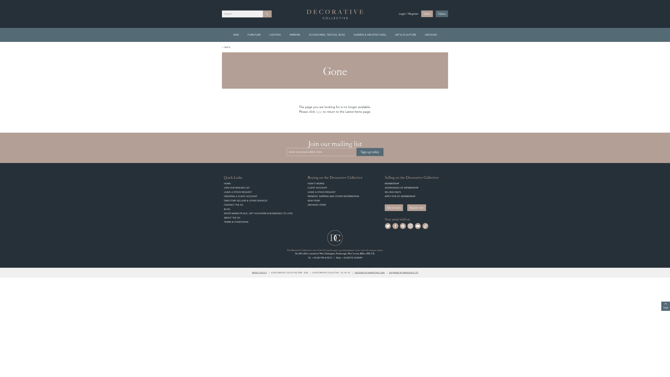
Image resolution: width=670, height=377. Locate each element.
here (319, 112)
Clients (442, 14)
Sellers (427, 14)
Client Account (317, 187)
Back (227, 47)
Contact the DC (233, 204)
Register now (417, 207)
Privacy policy (259, 272)
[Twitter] (388, 226)
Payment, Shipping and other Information (333, 196)
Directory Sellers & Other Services (245, 200)
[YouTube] (418, 226)
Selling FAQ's (393, 192)
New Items (314, 200)
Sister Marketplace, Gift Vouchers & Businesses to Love (258, 213)
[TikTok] (425, 226)
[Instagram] (410, 226)
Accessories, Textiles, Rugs (327, 34)
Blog (227, 209)
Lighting (275, 34)
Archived (431, 34)
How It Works (316, 183)
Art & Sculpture (405, 34)
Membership (392, 183)
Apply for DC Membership (400, 196)
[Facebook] (395, 226)
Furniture (254, 34)
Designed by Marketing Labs (370, 272)
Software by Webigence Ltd (403, 272)
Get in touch (394, 207)
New (236, 34)
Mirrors (295, 34)
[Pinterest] (403, 226)
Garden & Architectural (370, 34)
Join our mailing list (237, 187)
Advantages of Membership (401, 187)
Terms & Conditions (236, 221)
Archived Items (317, 204)
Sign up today (370, 152)
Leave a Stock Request (238, 192)
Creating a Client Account (240, 196)
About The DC (232, 217)
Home (227, 183)
